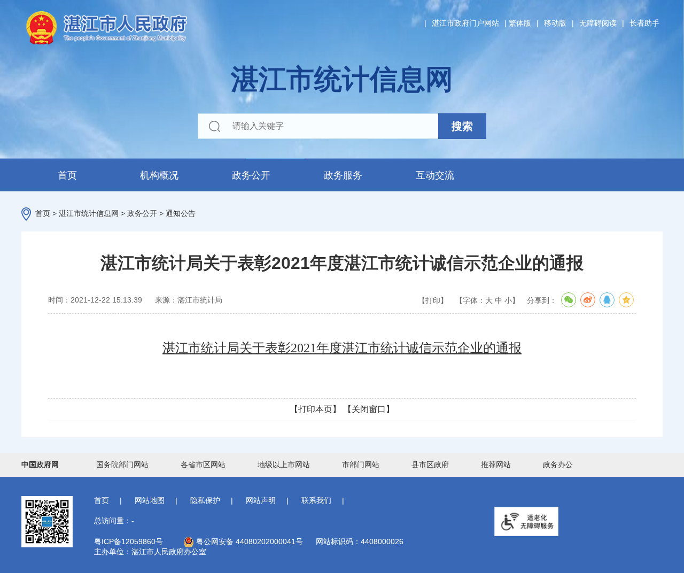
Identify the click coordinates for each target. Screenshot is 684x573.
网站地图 (150, 500)
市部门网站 (360, 464)
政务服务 (343, 175)
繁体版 (520, 23)
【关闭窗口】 (368, 409)
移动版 (555, 23)
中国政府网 (40, 464)
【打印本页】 (315, 409)
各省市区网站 (203, 464)
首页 (67, 175)
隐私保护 (205, 500)
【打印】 (433, 300)
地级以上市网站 (284, 464)
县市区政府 (430, 464)
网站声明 (261, 500)
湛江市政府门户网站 (465, 23)
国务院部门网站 (122, 464)
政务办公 (558, 464)
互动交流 (435, 175)
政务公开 (251, 175)
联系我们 (316, 500)
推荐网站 (496, 464)
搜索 (462, 126)
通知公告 (181, 213)
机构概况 (159, 175)
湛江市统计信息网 (89, 213)
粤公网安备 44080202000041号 (248, 541)
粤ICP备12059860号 (128, 541)
